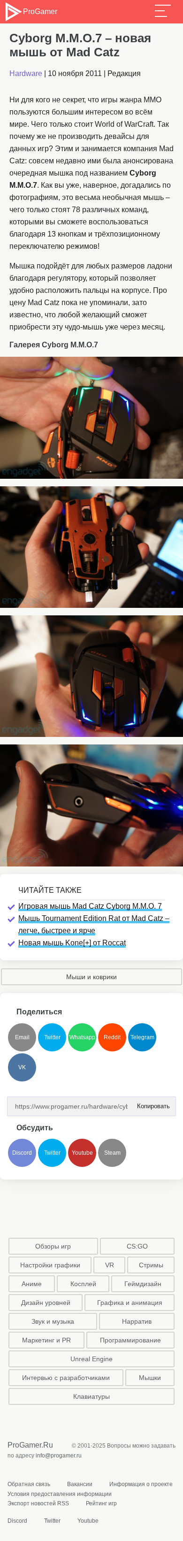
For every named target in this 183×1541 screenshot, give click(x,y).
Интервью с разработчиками (66, 1377)
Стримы (151, 1265)
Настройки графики (50, 1265)
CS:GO (137, 1246)
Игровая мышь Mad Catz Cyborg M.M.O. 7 (90, 906)
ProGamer (40, 11)
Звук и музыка (52, 1321)
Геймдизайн (142, 1284)
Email (22, 1037)
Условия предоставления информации (60, 1494)
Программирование (130, 1340)
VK (22, 1067)
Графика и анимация (129, 1302)
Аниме (32, 1284)
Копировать (150, 1103)
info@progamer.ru (59, 1455)
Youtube (82, 1153)
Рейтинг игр (101, 1503)
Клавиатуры (91, 1396)
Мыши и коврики (91, 977)
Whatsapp (82, 1037)
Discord (22, 1153)
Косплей (83, 1284)
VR (109, 1265)
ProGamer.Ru (30, 1445)
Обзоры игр (53, 1246)
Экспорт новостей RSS (38, 1503)
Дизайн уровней (45, 1302)
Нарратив (137, 1321)
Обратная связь (29, 1484)
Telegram (142, 1037)
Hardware (25, 73)
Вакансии (79, 1484)
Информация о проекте (141, 1484)
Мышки (150, 1377)
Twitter (52, 1037)
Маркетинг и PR (46, 1340)
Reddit (112, 1037)
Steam (112, 1153)
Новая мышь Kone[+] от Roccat (72, 943)
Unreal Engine (91, 1359)
